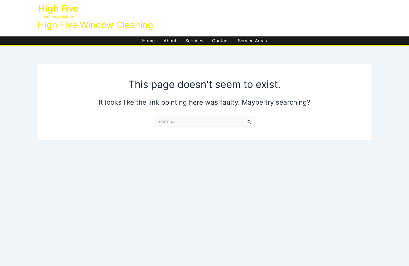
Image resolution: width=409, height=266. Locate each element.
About (170, 40)
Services (194, 40)
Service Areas (252, 40)
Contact (220, 40)
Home (148, 40)
